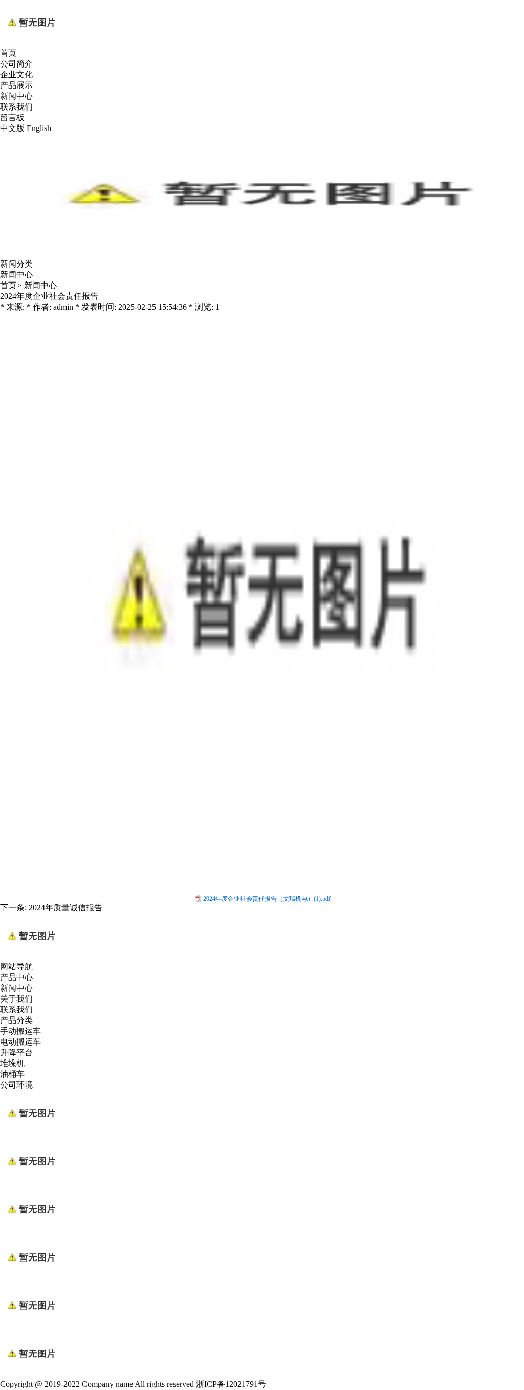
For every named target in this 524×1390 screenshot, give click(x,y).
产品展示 (16, 85)
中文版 (12, 128)
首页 (8, 53)
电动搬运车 (20, 1041)
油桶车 (12, 1074)
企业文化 (16, 74)
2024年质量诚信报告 (65, 907)
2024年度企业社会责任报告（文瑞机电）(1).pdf (267, 898)
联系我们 (16, 106)
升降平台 (16, 1052)
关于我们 (16, 998)
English (39, 128)
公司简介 (16, 63)
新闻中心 (16, 96)
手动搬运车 (20, 1031)
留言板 (12, 117)
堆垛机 (12, 1063)
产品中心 (16, 977)
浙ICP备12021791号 (231, 1384)
